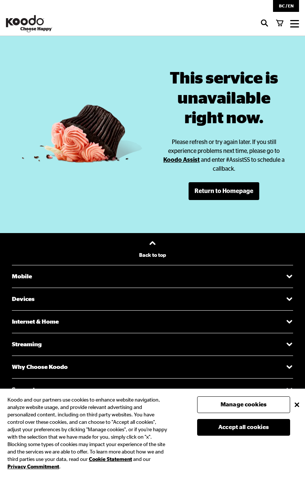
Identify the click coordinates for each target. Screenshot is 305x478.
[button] (286, 6)
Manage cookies (244, 404)
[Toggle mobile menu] (294, 23)
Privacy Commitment (33, 466)
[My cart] (279, 23)
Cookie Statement (110, 459)
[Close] (297, 404)
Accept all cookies (243, 427)
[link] (181, 159)
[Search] (264, 23)
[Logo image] (29, 24)
